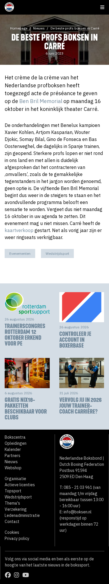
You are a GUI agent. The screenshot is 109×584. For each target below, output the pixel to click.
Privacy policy (17, 538)
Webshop (13, 467)
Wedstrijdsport (57, 253)
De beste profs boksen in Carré (75, 28)
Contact (12, 521)
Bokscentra (15, 437)
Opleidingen (15, 443)
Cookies (12, 532)
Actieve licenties (20, 484)
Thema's (12, 503)
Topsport (13, 491)
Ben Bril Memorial (40, 101)
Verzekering (16, 509)
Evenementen (20, 253)
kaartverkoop (19, 230)
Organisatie (15, 478)
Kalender (13, 449)
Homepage (18, 28)
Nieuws (39, 28)
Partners (12, 455)
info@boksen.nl (78, 512)
